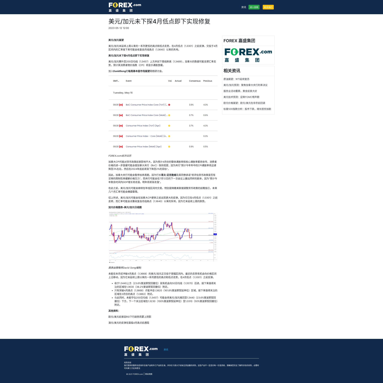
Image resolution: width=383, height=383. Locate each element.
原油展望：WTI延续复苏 (236, 78)
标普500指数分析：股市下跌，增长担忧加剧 (247, 108)
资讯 (243, 7)
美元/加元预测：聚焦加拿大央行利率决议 (246, 84)
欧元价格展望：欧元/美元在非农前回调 (244, 102)
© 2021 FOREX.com (134, 374)
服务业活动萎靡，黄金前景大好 (240, 90)
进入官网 (254, 7)
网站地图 (148, 374)
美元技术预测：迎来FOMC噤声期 (241, 96)
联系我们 (268, 7)
